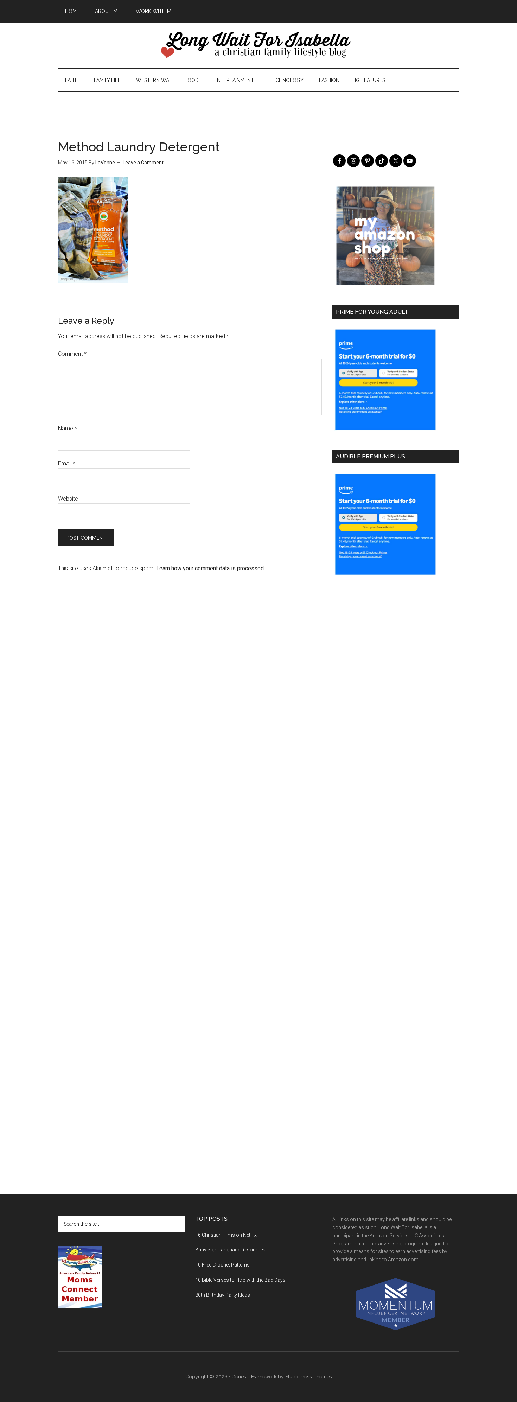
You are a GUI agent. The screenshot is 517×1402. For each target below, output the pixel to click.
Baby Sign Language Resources (230, 1249)
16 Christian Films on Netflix (226, 1235)
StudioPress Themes (308, 1376)
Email (66, 463)
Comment (72, 353)
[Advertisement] (258, 107)
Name (67, 428)
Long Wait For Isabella (258, 45)
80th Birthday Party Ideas (222, 1295)
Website (68, 498)
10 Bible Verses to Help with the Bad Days (240, 1280)
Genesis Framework (253, 1376)
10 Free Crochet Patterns (222, 1265)
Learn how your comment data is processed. (210, 568)
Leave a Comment (143, 162)
